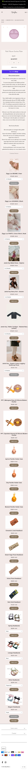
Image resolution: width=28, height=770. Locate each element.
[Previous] (3, 27)
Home (2, 20)
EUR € (3, 749)
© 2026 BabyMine (5, 767)
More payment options (14, 75)
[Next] (7, 27)
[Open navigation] (4, 12)
